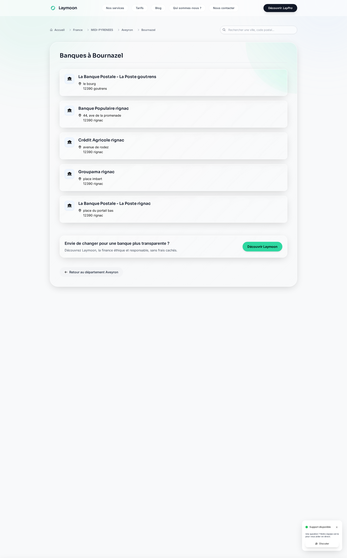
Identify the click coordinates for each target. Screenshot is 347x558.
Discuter (324, 546)
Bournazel (148, 30)
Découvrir (280, 8)
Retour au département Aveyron (93, 272)
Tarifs (140, 8)
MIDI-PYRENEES (102, 30)
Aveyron (127, 30)
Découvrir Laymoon (262, 247)
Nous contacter (224, 8)
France (78, 30)
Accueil (59, 30)
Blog (158, 8)
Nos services (115, 8)
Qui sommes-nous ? (187, 8)
